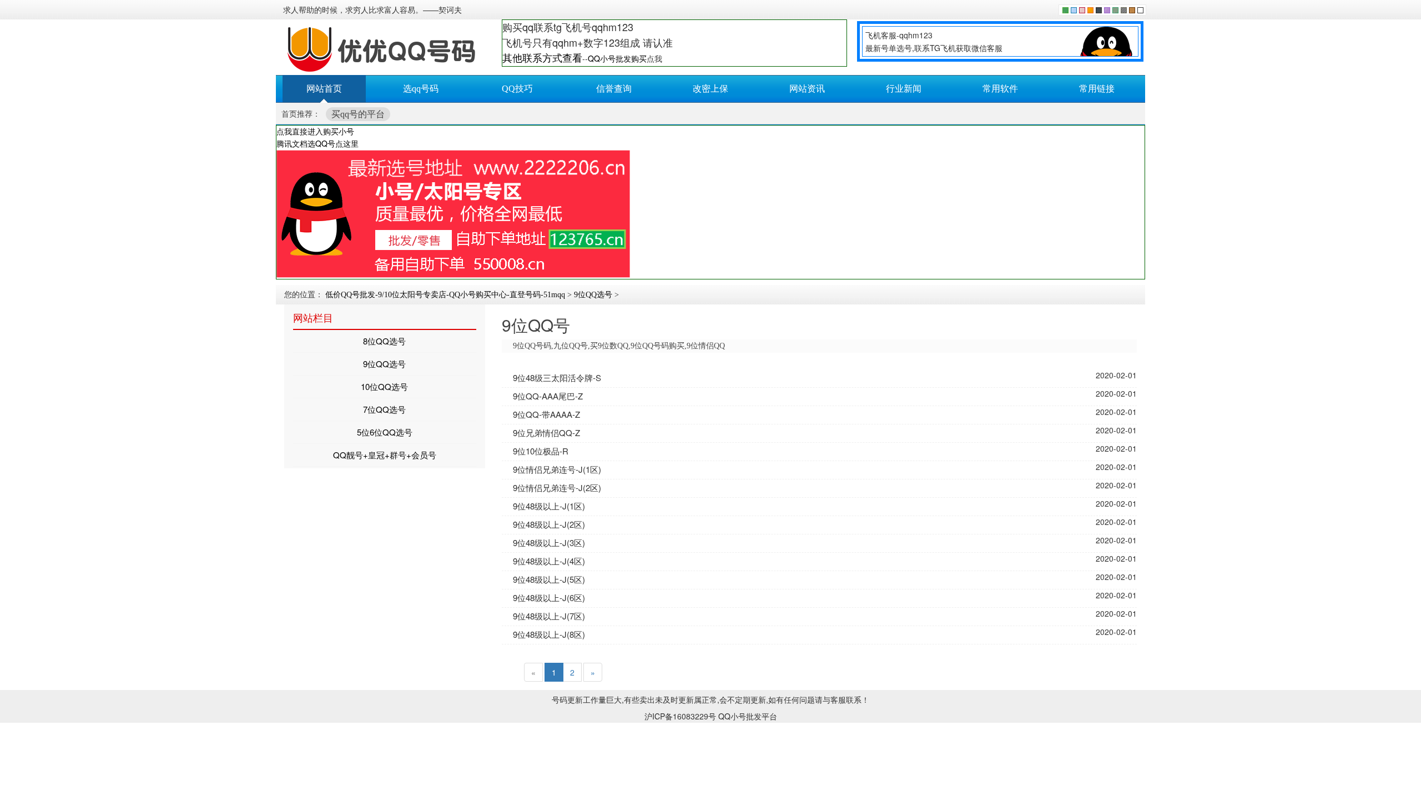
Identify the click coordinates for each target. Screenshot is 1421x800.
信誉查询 (614, 88)
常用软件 (1000, 88)
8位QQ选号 (384, 341)
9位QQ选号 (593, 295)
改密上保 (710, 88)
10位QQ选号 (384, 386)
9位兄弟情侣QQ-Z (546, 432)
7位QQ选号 (384, 409)
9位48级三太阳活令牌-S (557, 377)
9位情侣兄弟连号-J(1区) (557, 469)
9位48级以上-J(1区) (549, 506)
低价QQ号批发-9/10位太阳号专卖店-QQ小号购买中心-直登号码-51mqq (445, 295)
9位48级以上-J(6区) (549, 597)
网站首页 (324, 88)
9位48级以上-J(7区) (549, 616)
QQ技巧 (517, 88)
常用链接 (1097, 88)
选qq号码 (421, 88)
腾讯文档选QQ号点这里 (317, 143)
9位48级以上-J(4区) (549, 561)
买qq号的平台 (358, 114)
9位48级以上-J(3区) (549, 542)
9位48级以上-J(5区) (549, 579)
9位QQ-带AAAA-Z (546, 414)
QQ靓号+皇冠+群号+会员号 (384, 455)
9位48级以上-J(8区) (549, 634)
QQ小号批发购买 (617, 58)
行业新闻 (903, 88)
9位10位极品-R (540, 451)
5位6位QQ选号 (384, 432)
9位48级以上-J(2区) (549, 524)
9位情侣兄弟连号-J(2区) (557, 487)
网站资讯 (807, 88)
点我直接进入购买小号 (315, 131)
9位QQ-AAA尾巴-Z (548, 396)
